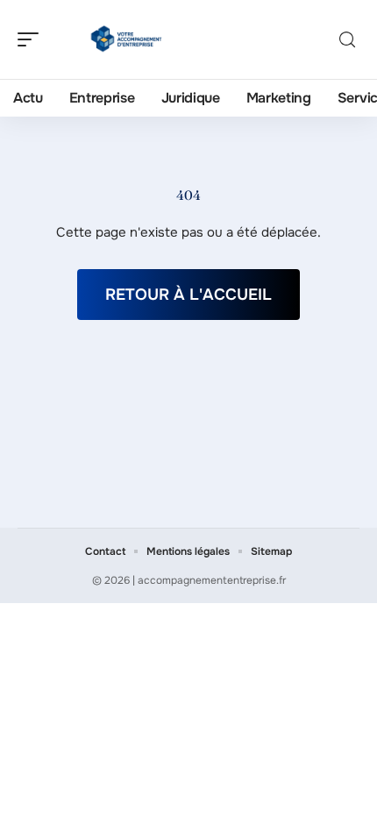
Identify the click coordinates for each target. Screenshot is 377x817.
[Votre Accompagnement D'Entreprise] (126, 39)
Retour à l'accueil (188, 294)
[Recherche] (347, 39)
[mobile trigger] (32, 39)
